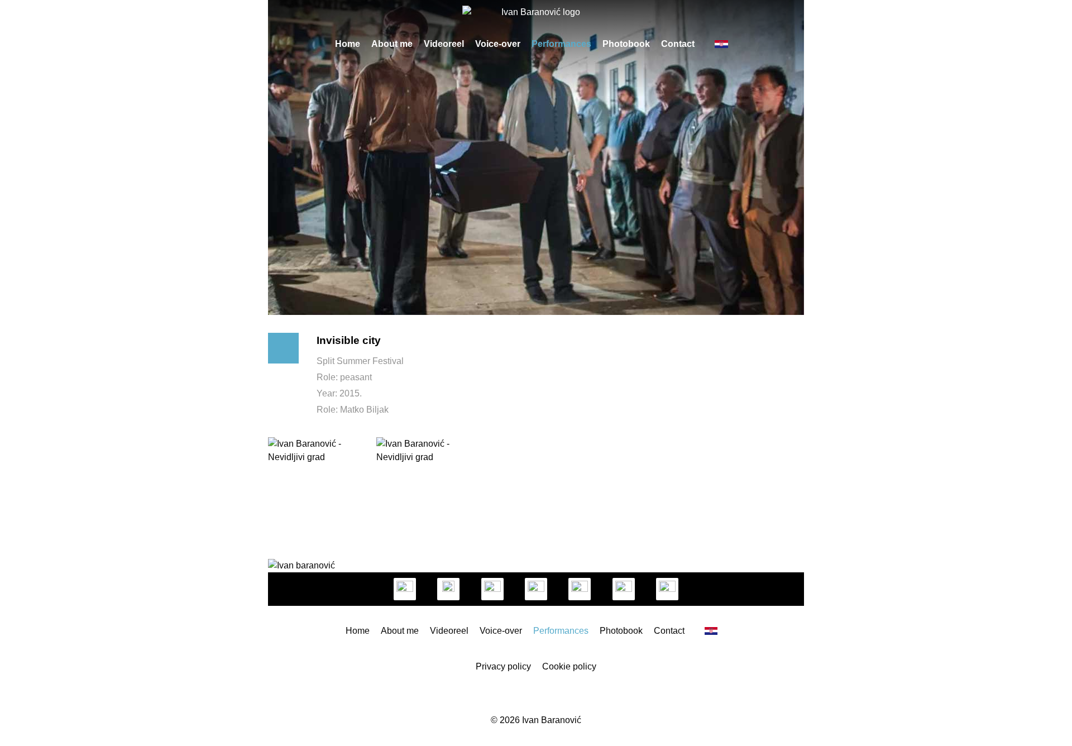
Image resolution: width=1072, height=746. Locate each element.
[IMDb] (579, 589)
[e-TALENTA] (667, 589)
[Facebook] (448, 589)
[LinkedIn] (492, 589)
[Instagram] (405, 589)
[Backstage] (623, 589)
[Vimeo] (536, 589)
